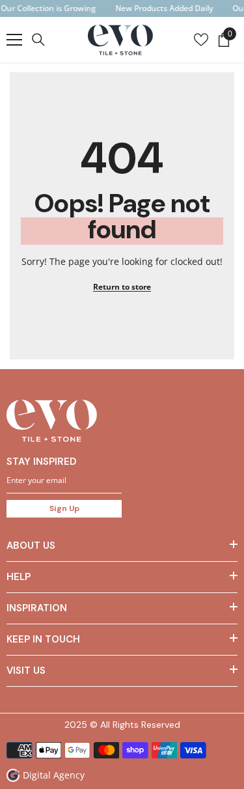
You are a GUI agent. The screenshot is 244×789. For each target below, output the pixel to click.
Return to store (122, 286)
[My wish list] (201, 40)
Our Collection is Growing (48, 8)
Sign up (64, 508)
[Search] (38, 40)
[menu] (14, 40)
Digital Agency (54, 775)
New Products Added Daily (164, 8)
